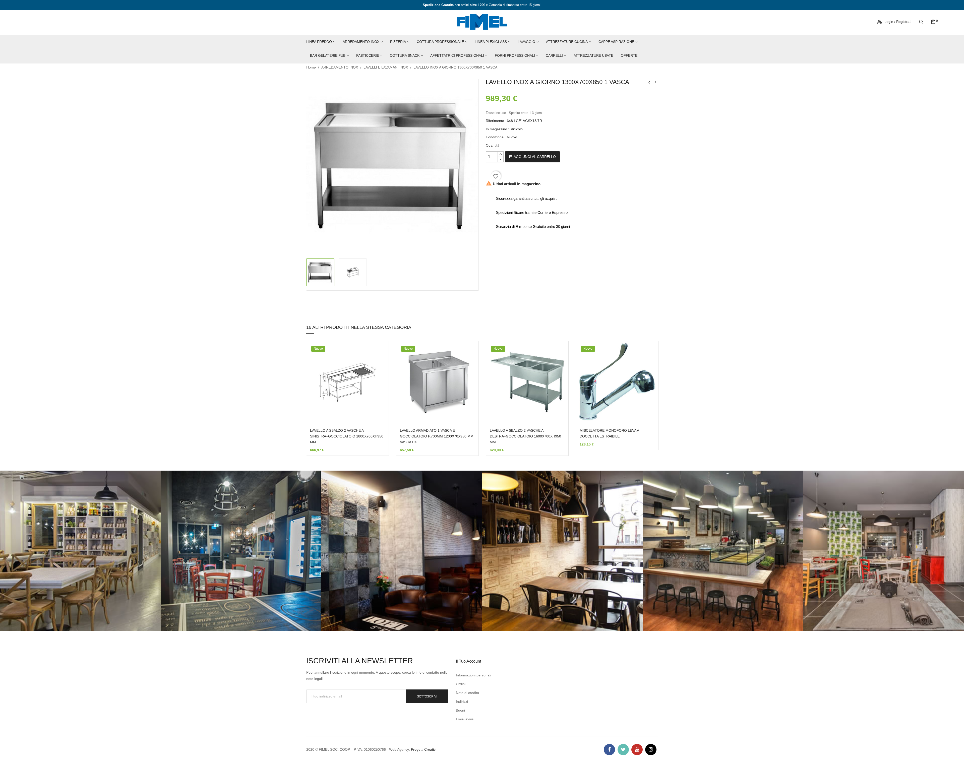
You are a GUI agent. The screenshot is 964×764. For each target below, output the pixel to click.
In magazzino (496, 129)
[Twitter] (623, 749)
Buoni (460, 710)
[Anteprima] (377, 386)
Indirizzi (462, 701)
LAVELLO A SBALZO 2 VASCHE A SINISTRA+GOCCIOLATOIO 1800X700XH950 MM (346, 436)
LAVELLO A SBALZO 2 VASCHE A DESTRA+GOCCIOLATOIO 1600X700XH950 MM (525, 436)
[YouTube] (637, 749)
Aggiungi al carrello (534, 157)
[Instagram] (650, 749)
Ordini (460, 684)
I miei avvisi (465, 719)
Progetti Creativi (423, 749)
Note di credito (467, 693)
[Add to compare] (377, 399)
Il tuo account (468, 661)
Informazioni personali (473, 675)
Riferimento (495, 121)
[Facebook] (609, 749)
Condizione (495, 137)
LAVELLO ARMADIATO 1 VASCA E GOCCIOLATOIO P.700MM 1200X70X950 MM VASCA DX (436, 436)
